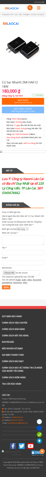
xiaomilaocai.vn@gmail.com (17, 423)
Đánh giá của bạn (9, 229)
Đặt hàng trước (23, 109)
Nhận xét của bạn (10, 233)
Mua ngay (23, 101)
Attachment (7, 268)
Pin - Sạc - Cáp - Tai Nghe (20, 14)
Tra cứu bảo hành (11, 383)
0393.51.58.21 (17, 420)
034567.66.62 (17, 417)
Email (5, 257)
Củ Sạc (33, 14)
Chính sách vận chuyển (14, 322)
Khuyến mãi (8, 342)
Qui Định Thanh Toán (13, 355)
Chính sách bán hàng (13, 329)
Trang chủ (6, 14)
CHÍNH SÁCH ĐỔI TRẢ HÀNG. (15, 335)
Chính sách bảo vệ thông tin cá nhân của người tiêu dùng (22, 369)
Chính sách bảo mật (13, 361)
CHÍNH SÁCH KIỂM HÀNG (14, 377)
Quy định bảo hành (12, 316)
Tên (4, 247)
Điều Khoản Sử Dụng (12, 348)
